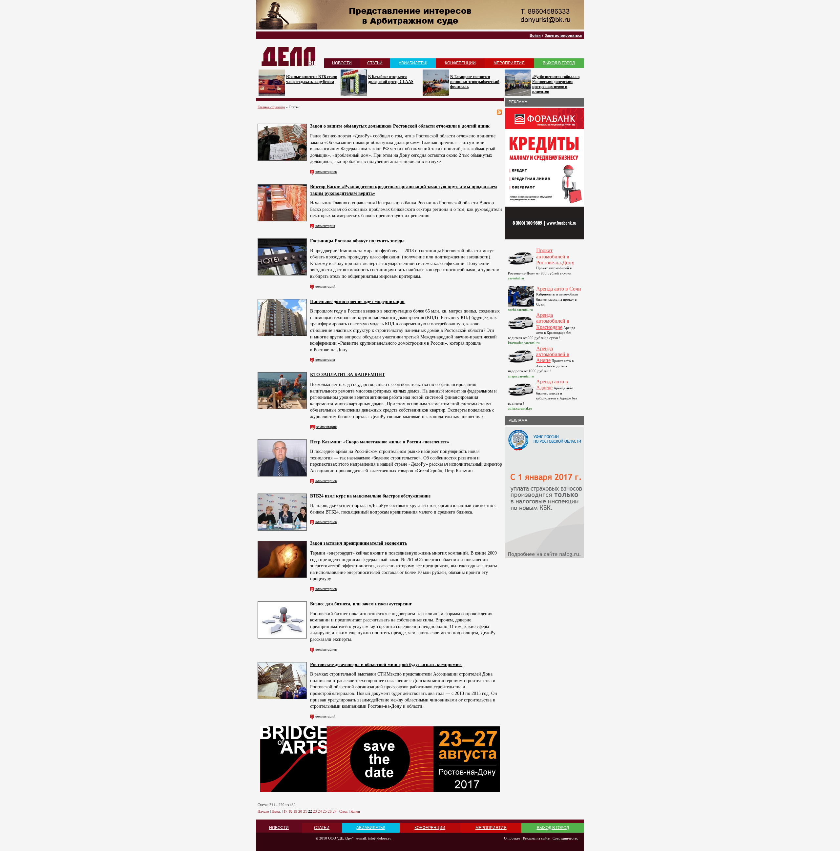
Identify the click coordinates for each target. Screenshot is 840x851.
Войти (535, 35)
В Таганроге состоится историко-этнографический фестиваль (474, 81)
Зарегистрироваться (563, 35)
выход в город (559, 63)
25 (325, 811)
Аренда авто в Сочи (558, 289)
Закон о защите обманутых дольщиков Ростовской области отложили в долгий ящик (400, 126)
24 (320, 811)
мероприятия (509, 63)
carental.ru (516, 278)
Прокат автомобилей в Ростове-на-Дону (555, 256)
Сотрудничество (565, 838)
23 (315, 811)
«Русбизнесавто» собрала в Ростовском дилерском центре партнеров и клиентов (555, 84)
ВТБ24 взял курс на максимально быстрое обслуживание (370, 496)
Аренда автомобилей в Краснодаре (552, 321)
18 (290, 811)
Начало (263, 811)
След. (343, 811)
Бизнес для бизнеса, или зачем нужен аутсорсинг (361, 603)
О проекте (512, 838)
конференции (460, 63)
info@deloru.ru (379, 838)
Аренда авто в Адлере (552, 384)
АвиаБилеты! (413, 63)
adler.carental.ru (520, 408)
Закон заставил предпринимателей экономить (358, 543)
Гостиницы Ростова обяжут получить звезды (357, 240)
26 (330, 811)
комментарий (325, 286)
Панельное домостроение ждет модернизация (357, 301)
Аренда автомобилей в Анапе (552, 354)
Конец (355, 811)
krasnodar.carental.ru (524, 343)
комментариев (326, 171)
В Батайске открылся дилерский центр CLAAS (390, 79)
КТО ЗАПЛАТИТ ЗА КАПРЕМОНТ (347, 374)
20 (300, 811)
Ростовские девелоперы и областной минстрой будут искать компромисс (386, 664)
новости (342, 63)
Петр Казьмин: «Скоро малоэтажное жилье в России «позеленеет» (379, 441)
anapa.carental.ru (521, 376)
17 (285, 811)
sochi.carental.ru (520, 310)
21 (305, 811)
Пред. (276, 811)
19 (295, 811)
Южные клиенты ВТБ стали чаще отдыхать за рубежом (311, 79)
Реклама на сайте (536, 838)
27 (335, 811)
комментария (325, 226)
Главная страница (271, 107)
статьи (375, 63)
